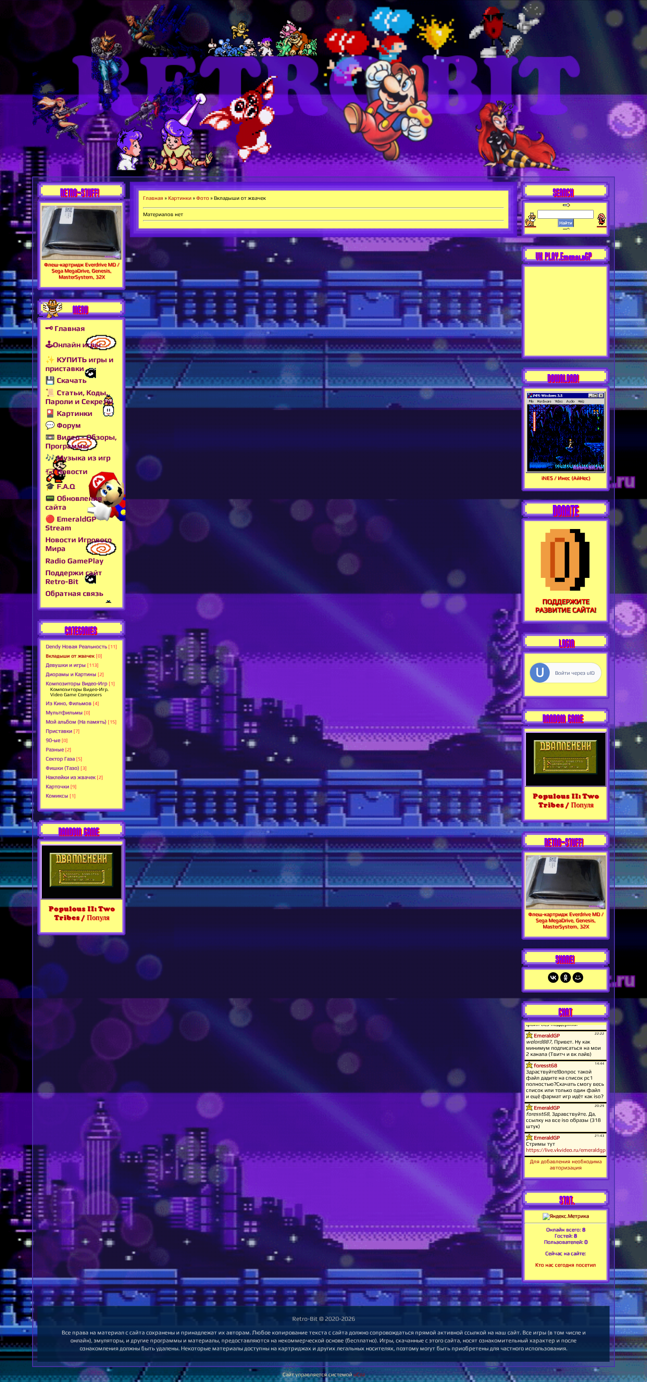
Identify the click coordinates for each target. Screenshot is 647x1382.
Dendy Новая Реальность (76, 646)
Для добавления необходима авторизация (566, 1164)
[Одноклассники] (565, 977)
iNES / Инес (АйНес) (565, 478)
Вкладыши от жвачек (70, 655)
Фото (202, 198)
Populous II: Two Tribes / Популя (81, 913)
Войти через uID (575, 673)
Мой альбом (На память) (76, 722)
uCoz (359, 1374)
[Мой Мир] (578, 977)
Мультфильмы (64, 712)
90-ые (53, 740)
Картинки (179, 198)
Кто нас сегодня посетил (565, 1265)
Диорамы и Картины (71, 674)
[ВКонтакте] (553, 977)
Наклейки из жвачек (71, 777)
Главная (153, 198)
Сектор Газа (60, 759)
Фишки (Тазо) (62, 768)
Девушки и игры (66, 665)
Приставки (59, 731)
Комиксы (57, 796)
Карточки (57, 786)
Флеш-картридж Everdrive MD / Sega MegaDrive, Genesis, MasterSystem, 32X (81, 270)
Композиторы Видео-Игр (76, 683)
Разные (55, 749)
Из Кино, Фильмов (69, 703)
